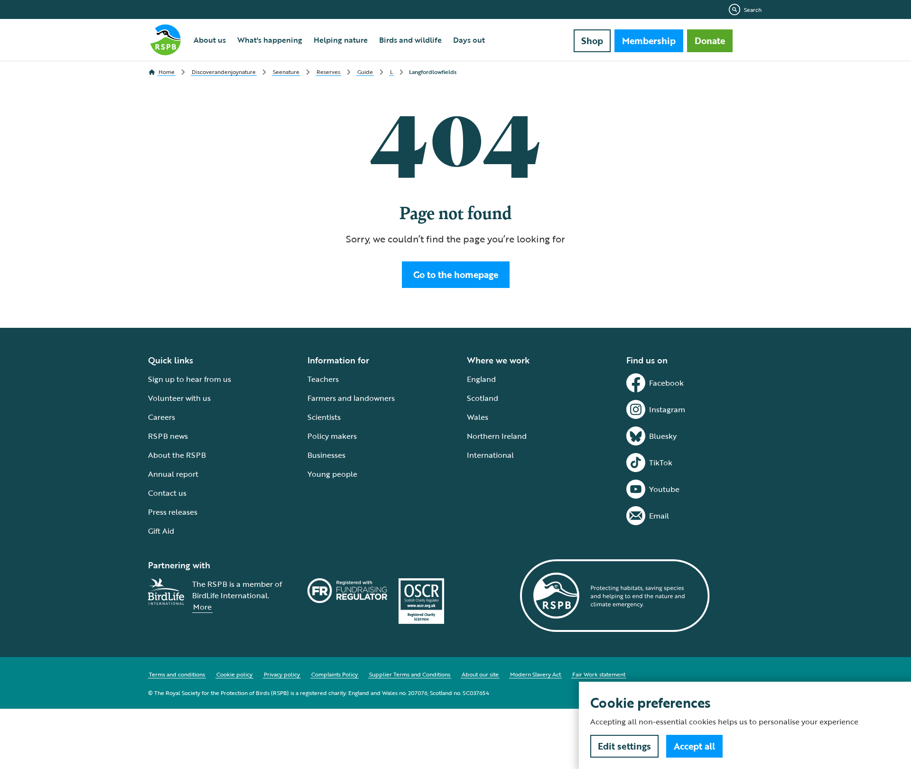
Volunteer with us (179, 398)
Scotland (482, 398)
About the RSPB (177, 455)
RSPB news (168, 436)
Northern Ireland (497, 436)
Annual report (173, 474)
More (202, 606)
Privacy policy (282, 674)
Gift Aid (161, 531)
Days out (469, 40)
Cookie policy (234, 674)
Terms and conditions (177, 674)
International (490, 455)
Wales (477, 417)
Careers (161, 417)
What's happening (269, 40)
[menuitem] (210, 40)
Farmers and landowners (351, 398)
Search (753, 9)
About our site (480, 674)
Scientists (324, 417)
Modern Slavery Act (535, 674)
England (481, 379)
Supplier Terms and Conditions (409, 674)
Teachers (323, 379)
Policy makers (332, 436)
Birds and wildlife (410, 40)
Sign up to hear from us (189, 379)
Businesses (326, 455)
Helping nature (341, 40)
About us (210, 40)
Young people (332, 474)
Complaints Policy (334, 674)
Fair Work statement (598, 674)
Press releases (172, 512)
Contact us (167, 493)
